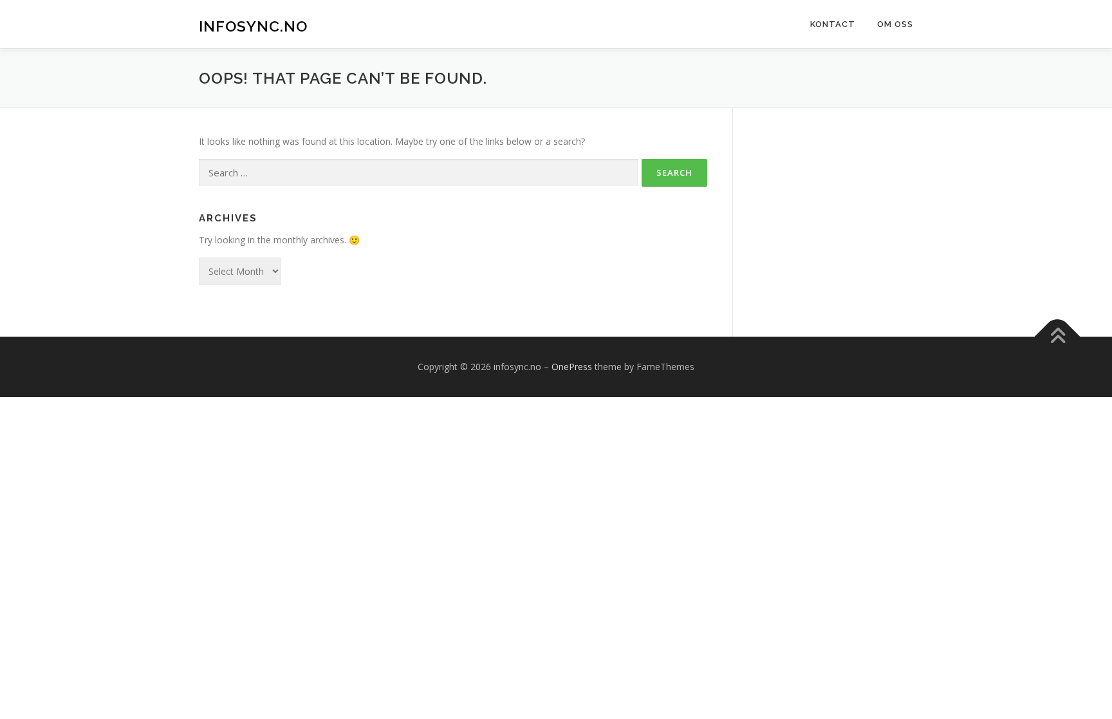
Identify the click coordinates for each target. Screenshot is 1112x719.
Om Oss (895, 24)
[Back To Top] (1057, 336)
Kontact (832, 24)
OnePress (571, 366)
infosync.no (253, 26)
